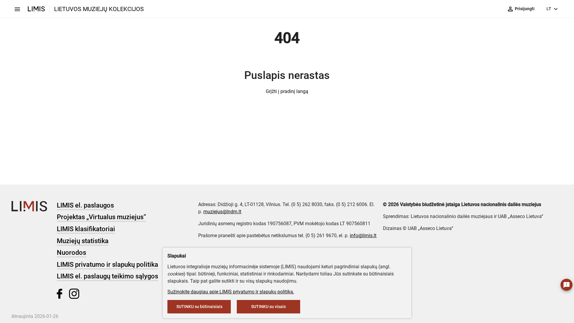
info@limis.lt (363, 235)
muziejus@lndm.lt (222, 211)
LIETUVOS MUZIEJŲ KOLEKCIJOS (99, 9)
